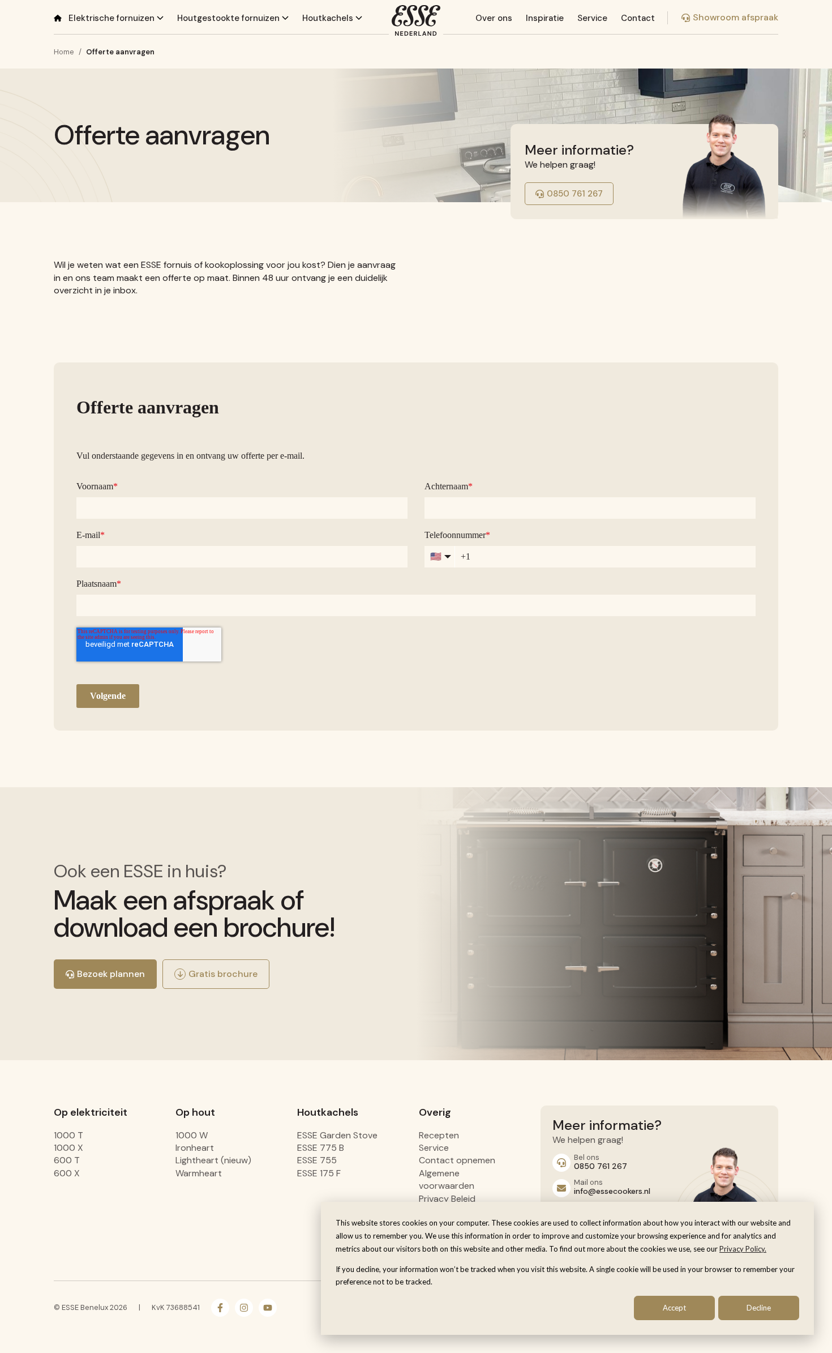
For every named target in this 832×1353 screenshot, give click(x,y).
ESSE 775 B (320, 1148)
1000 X (68, 1148)
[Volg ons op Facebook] (220, 1308)
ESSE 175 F (319, 1173)
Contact (638, 18)
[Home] (58, 18)
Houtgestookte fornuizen (229, 18)
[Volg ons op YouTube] (268, 1308)
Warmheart (198, 1173)
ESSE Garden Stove (337, 1135)
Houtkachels (328, 18)
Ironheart (194, 1148)
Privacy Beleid (447, 1199)
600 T (67, 1160)
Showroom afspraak (735, 17)
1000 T (68, 1135)
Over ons (493, 18)
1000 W (191, 1135)
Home (64, 52)
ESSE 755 (317, 1160)
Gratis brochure (223, 974)
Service (592, 18)
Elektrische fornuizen (112, 18)
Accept (674, 1307)
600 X (67, 1173)
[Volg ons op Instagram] (244, 1308)
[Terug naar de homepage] (416, 20)
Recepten (439, 1135)
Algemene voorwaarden (446, 1179)
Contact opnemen (457, 1160)
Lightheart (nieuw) (213, 1160)
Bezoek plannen (111, 974)
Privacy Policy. (742, 1248)
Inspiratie (545, 18)
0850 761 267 (575, 193)
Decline (759, 1307)
